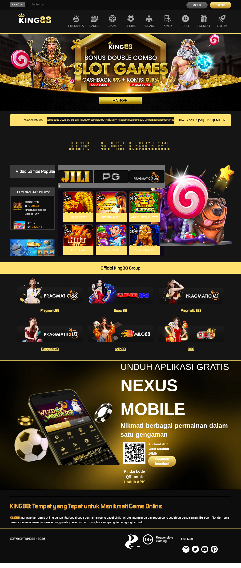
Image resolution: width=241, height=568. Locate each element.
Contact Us (38, 4)
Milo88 (120, 349)
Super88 (120, 310)
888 (191, 349)
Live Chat (17, 4)
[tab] (75, 176)
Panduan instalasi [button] (162, 461)
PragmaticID (50, 349)
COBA (78, 196)
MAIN (78, 207)
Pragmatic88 (49, 310)
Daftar (220, 5)
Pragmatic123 (191, 310)
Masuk (197, 5)
